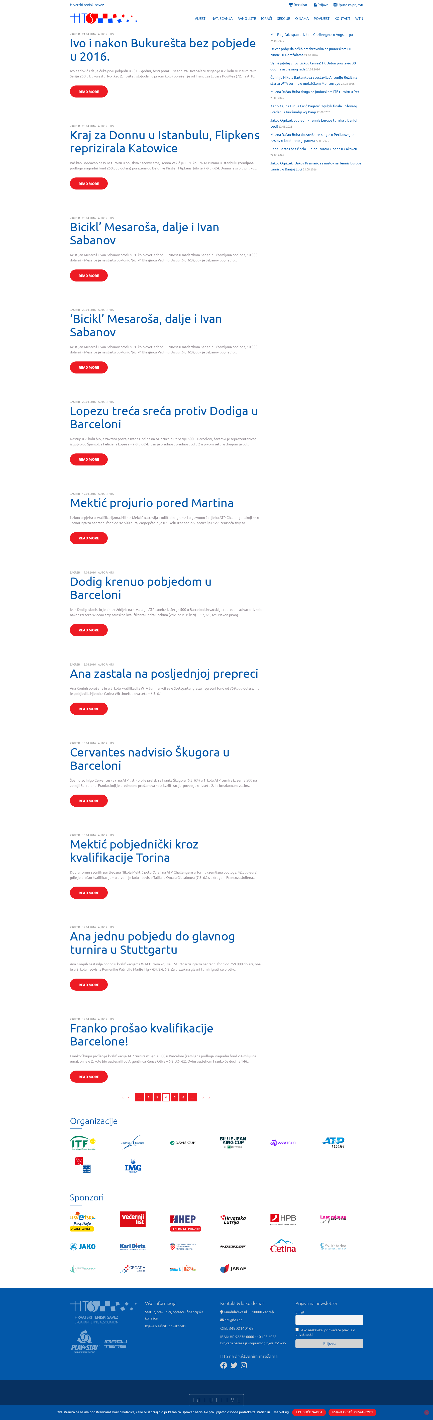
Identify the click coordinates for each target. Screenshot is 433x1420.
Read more (89, 91)
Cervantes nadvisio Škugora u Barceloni (150, 758)
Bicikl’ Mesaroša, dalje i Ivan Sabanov (145, 233)
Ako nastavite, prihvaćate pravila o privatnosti (325, 1332)
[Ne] (426, 1412)
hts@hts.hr (233, 1319)
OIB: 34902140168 (237, 1328)
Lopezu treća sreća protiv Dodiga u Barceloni (164, 417)
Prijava (322, 4)
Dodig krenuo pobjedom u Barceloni (141, 587)
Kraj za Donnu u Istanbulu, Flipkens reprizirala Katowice (165, 141)
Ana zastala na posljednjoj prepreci (164, 673)
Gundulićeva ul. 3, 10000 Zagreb (248, 1311)
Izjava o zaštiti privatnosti (165, 1325)
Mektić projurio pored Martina (152, 502)
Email (299, 1312)
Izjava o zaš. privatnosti (352, 1412)
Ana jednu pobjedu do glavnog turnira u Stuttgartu (152, 942)
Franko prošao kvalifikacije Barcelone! (141, 1034)
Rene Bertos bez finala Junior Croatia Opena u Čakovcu (313, 148)
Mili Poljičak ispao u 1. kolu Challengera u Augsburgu (311, 34)
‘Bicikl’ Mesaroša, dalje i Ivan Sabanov (146, 325)
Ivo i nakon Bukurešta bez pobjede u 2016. (163, 49)
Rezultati (300, 4)
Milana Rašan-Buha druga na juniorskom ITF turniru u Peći (315, 91)
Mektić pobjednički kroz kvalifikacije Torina (134, 850)
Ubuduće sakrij (309, 1412)
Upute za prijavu (350, 4)
